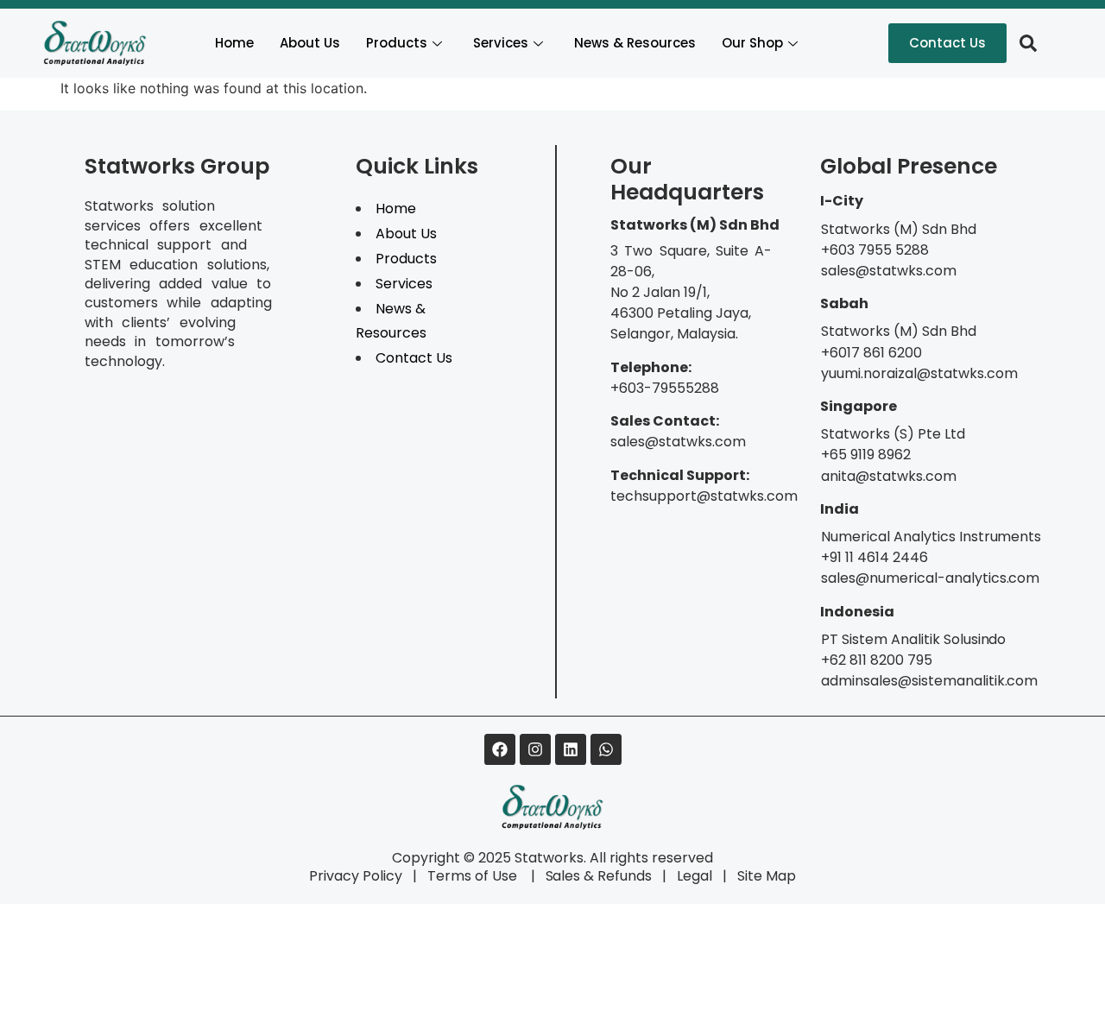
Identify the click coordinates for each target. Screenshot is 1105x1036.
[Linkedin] (570, 749)
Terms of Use (474, 876)
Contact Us (414, 358)
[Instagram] (535, 749)
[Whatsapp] (606, 749)
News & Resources (635, 43)
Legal (694, 876)
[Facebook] (499, 749)
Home (234, 43)
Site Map (766, 876)
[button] (1028, 43)
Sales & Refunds (592, 876)
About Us (310, 43)
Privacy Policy (355, 876)
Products (396, 43)
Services (500, 43)
